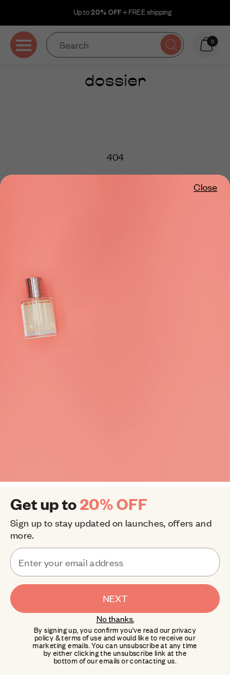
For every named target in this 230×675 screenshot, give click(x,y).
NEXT (115, 598)
